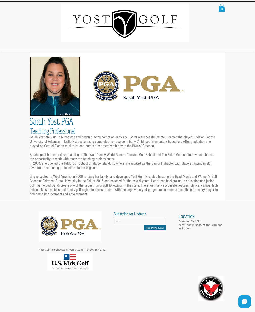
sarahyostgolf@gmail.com (67, 249)
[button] (221, 8)
